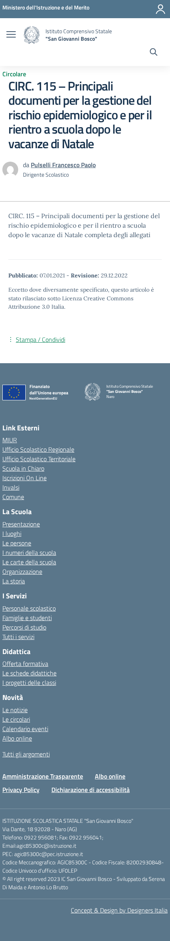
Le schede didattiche (29, 673)
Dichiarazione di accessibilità (90, 789)
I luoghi (11, 533)
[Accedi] (160, 9)
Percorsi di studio (24, 627)
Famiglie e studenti (27, 617)
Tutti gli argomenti (26, 754)
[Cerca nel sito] (153, 53)
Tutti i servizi (18, 636)
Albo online (17, 738)
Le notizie (15, 710)
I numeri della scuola (29, 552)
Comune (13, 497)
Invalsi (10, 487)
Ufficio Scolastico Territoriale (39, 459)
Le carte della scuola (29, 562)
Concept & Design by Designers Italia (119, 910)
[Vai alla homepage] (32, 35)
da (27, 165)
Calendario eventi (25, 729)
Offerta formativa (25, 663)
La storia (13, 581)
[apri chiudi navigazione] (11, 35)
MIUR (9, 440)
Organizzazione (22, 571)
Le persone (16, 543)
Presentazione (21, 524)
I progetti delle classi (29, 682)
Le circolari (16, 719)
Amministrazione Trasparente (42, 776)
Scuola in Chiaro (23, 468)
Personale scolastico (29, 608)
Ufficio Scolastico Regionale (38, 449)
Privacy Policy (21, 789)
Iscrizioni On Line (24, 478)
